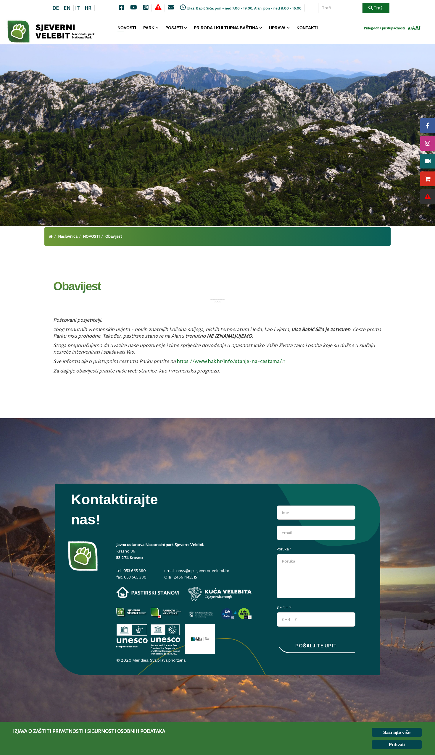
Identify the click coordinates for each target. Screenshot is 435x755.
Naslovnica (68, 236)
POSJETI (174, 27)
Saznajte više (396, 732)
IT (77, 8)
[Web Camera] (427, 161)
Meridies (140, 660)
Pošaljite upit (316, 645)
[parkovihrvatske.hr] (166, 614)
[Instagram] (427, 143)
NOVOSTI (126, 27)
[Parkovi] (132, 614)
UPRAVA (277, 27)
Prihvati (397, 744)
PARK (148, 27)
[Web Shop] (427, 178)
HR (88, 8)
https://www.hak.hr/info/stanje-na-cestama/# (231, 361)
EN (67, 8)
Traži (379, 8)
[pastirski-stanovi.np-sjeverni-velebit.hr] (148, 592)
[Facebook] (427, 125)
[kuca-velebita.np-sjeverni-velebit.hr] (220, 594)
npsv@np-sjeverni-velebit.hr (202, 570)
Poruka (284, 549)
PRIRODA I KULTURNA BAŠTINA (226, 27)
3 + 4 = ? (284, 607)
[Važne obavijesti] (427, 196)
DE (55, 8)
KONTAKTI (307, 27)
